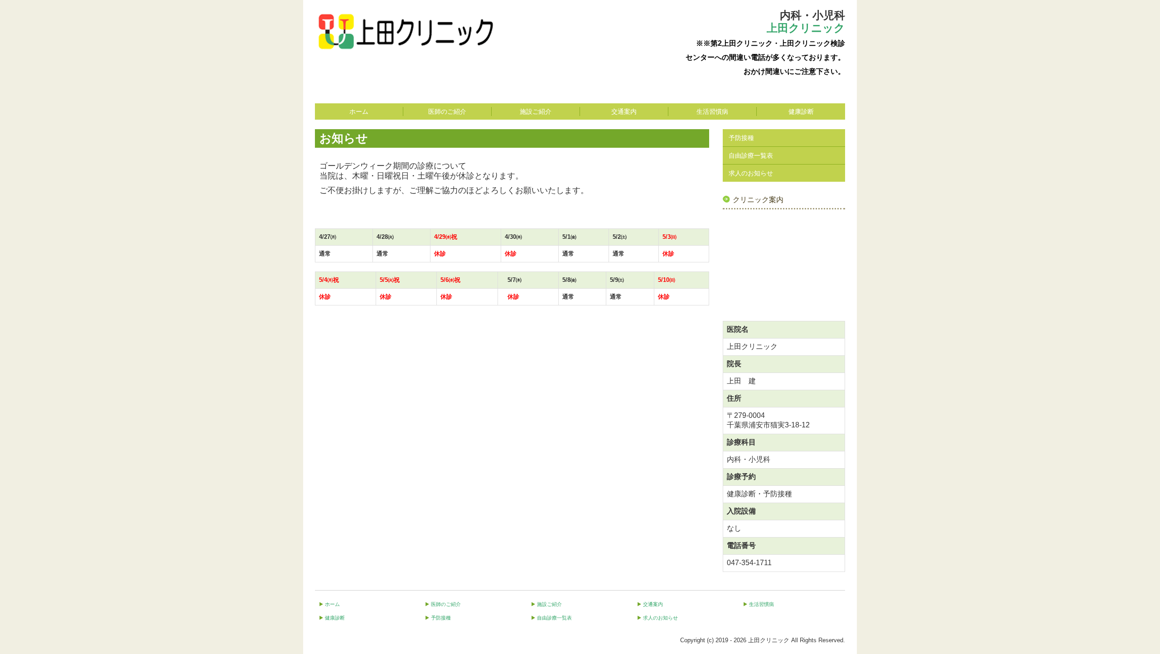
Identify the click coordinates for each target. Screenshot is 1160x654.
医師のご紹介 (447, 111)
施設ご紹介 (535, 111)
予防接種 (741, 137)
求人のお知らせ (751, 173)
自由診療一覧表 (751, 155)
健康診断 (801, 111)
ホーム (358, 111)
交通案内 (624, 111)
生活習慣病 (712, 111)
